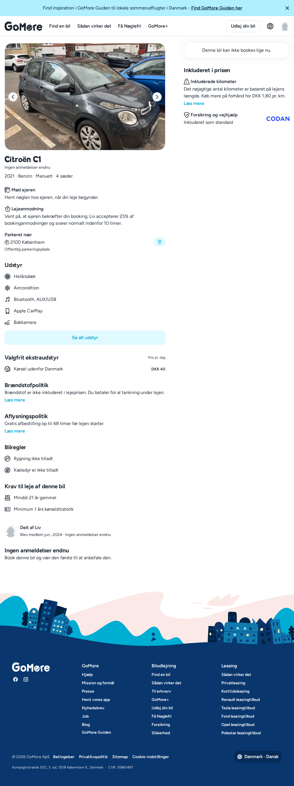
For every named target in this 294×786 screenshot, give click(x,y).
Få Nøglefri (129, 26)
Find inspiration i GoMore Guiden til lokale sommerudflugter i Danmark (142, 8)
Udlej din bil (243, 26)
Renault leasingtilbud (240, 699)
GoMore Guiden (96, 732)
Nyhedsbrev (93, 708)
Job (85, 716)
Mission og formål (98, 683)
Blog (86, 724)
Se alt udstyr (85, 337)
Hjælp (87, 674)
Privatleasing (233, 683)
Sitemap (120, 756)
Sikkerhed (161, 733)
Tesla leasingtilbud (238, 708)
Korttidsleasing (235, 691)
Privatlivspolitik (93, 756)
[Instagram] (25, 679)
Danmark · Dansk (261, 756)
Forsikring (161, 724)
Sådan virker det (94, 26)
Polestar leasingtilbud (241, 733)
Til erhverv (161, 691)
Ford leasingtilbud (237, 716)
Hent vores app (96, 699)
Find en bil (59, 26)
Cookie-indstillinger (150, 756)
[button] (287, 8)
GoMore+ (158, 26)
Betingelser (63, 756)
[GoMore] (23, 26)
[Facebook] (15, 679)
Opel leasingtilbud (237, 724)
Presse (88, 691)
